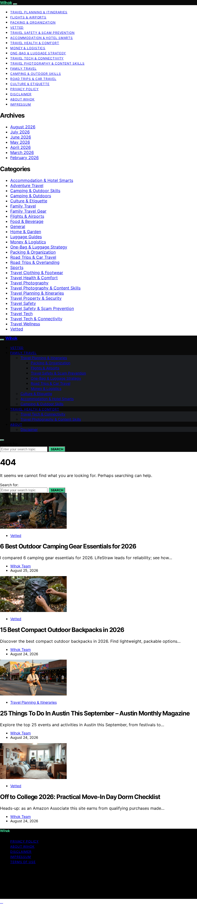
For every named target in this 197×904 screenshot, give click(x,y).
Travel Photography (29, 282)
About (16, 425)
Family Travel (23, 68)
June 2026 (20, 137)
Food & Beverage (26, 221)
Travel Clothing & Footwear (36, 272)
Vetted (17, 27)
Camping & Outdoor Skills (35, 74)
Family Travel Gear (28, 211)
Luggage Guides (26, 236)
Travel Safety (23, 303)
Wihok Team (20, 566)
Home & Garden (25, 231)
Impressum (20, 104)
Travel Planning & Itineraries (38, 12)
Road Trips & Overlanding (35, 262)
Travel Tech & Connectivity (37, 58)
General (17, 226)
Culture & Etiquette (30, 84)
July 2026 (20, 131)
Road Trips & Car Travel (33, 79)
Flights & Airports (28, 17)
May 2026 (20, 142)
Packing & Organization (33, 22)
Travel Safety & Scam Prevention (42, 33)
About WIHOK (22, 99)
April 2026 (20, 147)
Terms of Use (23, 862)
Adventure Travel (26, 185)
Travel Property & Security (36, 298)
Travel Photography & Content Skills (47, 63)
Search (57, 449)
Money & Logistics (27, 48)
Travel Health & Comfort (34, 43)
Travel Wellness (25, 323)
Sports (16, 267)
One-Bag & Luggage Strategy (38, 53)
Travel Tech (21, 313)
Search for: (9, 444)
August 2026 (22, 126)
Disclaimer (21, 94)
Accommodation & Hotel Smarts (41, 38)
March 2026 (22, 152)
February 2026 (24, 157)
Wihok (6, 2)
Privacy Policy (24, 89)
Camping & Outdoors (30, 195)
